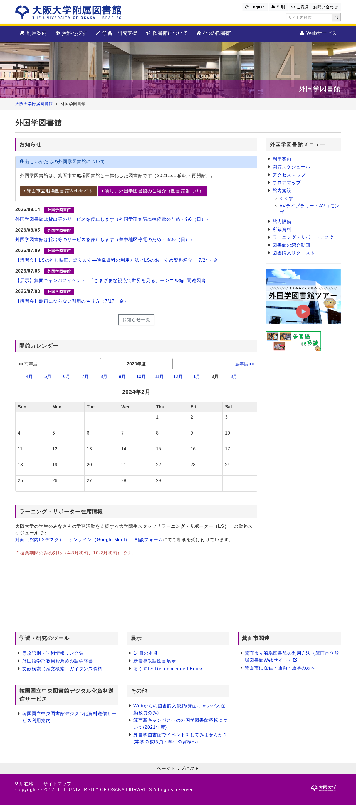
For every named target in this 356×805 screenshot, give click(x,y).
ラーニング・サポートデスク (303, 237)
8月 (103, 376)
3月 (233, 376)
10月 (141, 376)
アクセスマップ (289, 175)
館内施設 (282, 190)
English (257, 7)
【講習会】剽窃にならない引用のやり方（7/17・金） (72, 301)
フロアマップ (287, 182)
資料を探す (74, 33)
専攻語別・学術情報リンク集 (52, 653)
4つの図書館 (216, 33)
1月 (196, 376)
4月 (29, 376)
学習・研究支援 (119, 33)
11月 (159, 376)
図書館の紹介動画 (291, 245)
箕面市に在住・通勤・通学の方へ (280, 668)
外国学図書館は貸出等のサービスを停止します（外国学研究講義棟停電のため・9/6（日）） (113, 219)
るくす (287, 198)
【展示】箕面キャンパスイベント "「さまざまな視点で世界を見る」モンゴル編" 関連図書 (110, 280)
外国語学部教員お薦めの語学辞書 (57, 661)
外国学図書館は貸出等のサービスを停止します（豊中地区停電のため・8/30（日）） (105, 239)
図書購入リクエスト (294, 253)
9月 (122, 376)
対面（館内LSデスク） (39, 539)
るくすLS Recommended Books (169, 668)
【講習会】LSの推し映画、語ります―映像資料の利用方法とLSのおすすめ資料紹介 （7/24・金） (118, 260)
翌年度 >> (244, 364)
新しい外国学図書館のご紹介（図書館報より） (153, 190)
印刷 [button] (280, 7)
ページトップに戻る (178, 768)
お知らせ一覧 (136, 319)
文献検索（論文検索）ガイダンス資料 (62, 668)
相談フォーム (149, 539)
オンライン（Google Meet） (99, 539)
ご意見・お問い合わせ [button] (316, 7)
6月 (66, 376)
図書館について (169, 33)
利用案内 (36, 33)
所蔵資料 (282, 229)
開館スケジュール (291, 167)
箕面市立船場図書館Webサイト (59, 190)
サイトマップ (57, 783)
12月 (178, 376)
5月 (47, 376)
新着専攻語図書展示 (155, 661)
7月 (85, 376)
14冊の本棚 (146, 653)
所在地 (26, 783)
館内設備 (282, 221)
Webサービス (321, 33)
